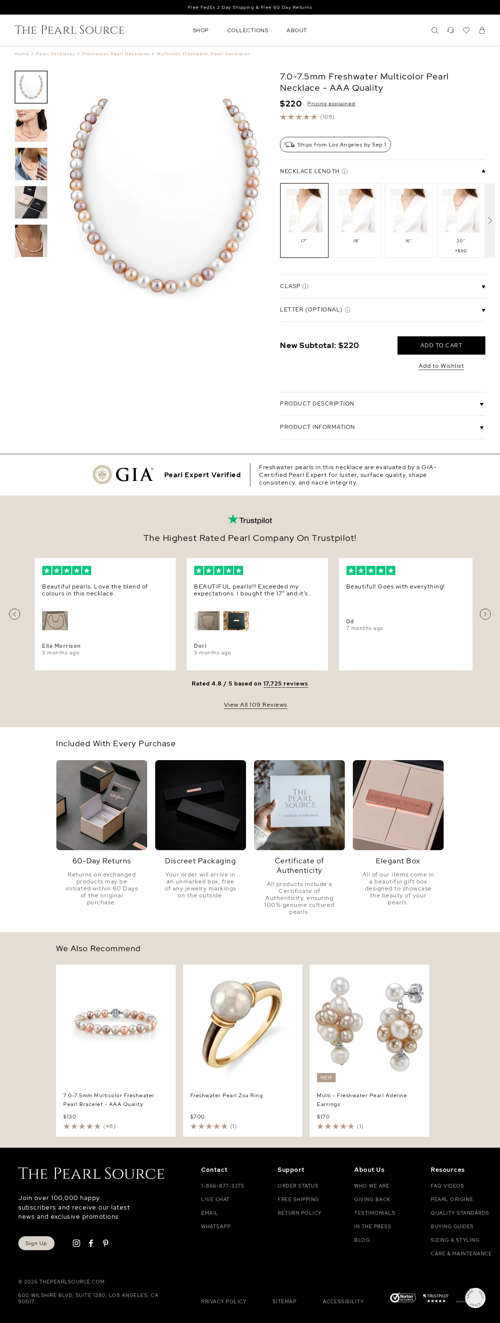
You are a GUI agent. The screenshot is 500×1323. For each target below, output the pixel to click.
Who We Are (371, 1186)
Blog (362, 1240)
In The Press (372, 1226)
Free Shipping (298, 1199)
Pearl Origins (452, 1199)
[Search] (435, 30)
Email (210, 1213)
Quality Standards (460, 1213)
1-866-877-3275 (222, 1186)
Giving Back (372, 1199)
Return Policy (300, 1213)
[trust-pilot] (436, 1299)
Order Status (298, 1186)
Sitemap (285, 1301)
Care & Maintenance (461, 1254)
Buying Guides (452, 1226)
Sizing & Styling (455, 1240)
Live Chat (215, 1199)
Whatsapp (216, 1226)
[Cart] (482, 30)
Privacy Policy (223, 1301)
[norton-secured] (403, 1298)
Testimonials (374, 1213)
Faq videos (447, 1186)
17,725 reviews (286, 683)
